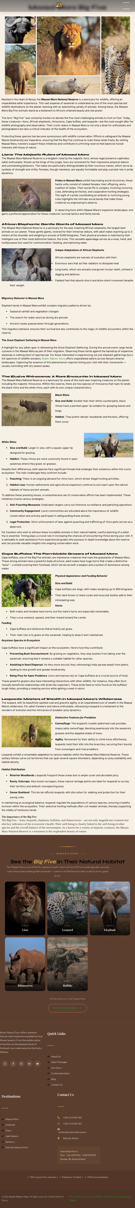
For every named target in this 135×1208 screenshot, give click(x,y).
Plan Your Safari (65, 1008)
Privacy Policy (75, 1196)
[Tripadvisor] (29, 1063)
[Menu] (126, 5)
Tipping (72, 1200)
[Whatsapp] (5, 1063)
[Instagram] (21, 1063)
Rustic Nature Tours (53, 358)
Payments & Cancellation (118, 1196)
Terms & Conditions (94, 1196)
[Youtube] (37, 1063)
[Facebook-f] (13, 1063)
